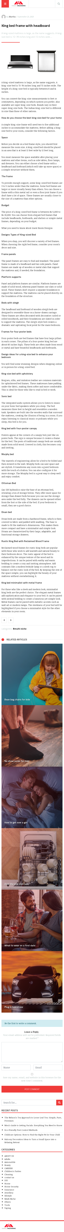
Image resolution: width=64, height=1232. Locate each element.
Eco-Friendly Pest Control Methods (21, 1130)
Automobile (9, 1162)
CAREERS (8, 1168)
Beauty (7, 1165)
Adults (7, 1159)
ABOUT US (9, 1155)
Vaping (7, 1208)
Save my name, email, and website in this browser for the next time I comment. (32, 1079)
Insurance (9, 1189)
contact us (9, 1177)
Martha (12, 16)
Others (7, 1201)
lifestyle (8, 1195)
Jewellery (8, 1192)
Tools (7, 1205)
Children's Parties (12, 1171)
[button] (5, 828)
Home (7, 1183)
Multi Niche (20, 628)
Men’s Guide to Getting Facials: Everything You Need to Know (33, 1125)
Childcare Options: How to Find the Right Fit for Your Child (32, 1134)
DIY (6, 1180)
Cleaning (8, 1174)
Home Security (11, 1186)
